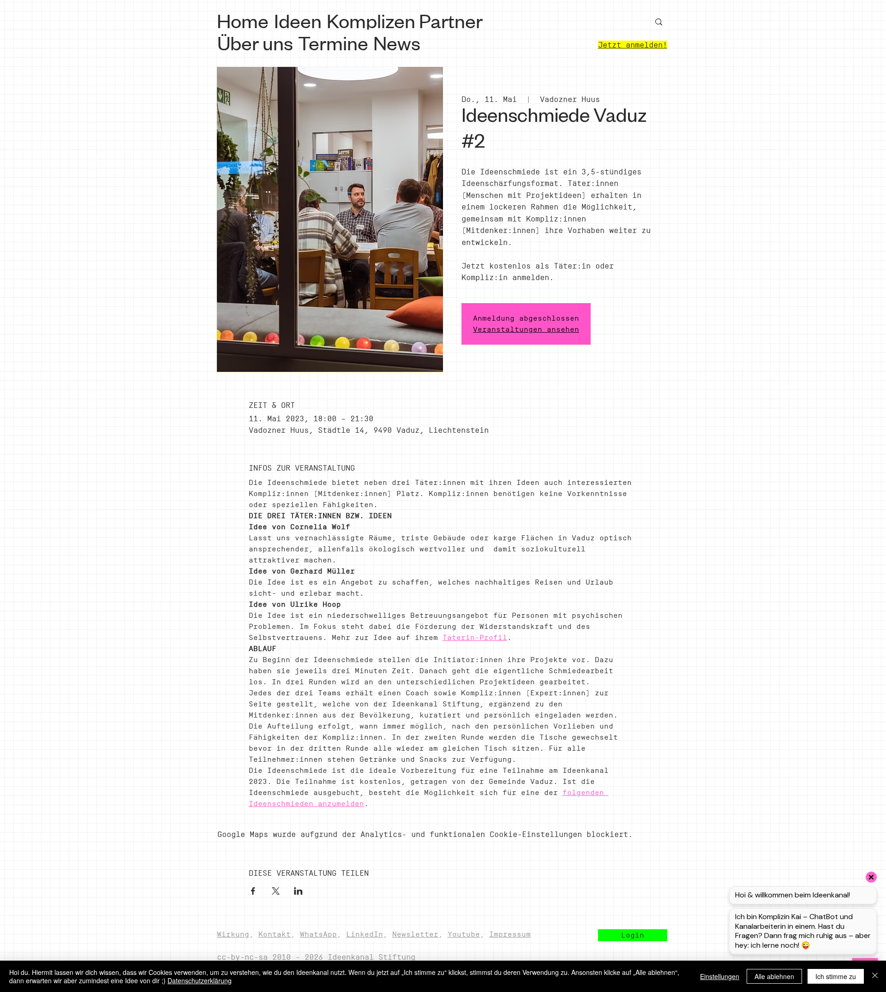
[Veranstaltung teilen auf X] (275, 891)
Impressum (510, 934)
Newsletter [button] (415, 934)
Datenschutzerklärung (200, 980)
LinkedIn (364, 934)
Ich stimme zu (835, 976)
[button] (632, 935)
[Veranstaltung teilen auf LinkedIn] (298, 891)
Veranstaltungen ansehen (526, 329)
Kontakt (274, 934)
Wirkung (233, 934)
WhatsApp (318, 934)
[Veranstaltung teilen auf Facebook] (253, 891)
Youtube (464, 934)
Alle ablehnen (774, 976)
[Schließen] (874, 976)
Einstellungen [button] (719, 976)
